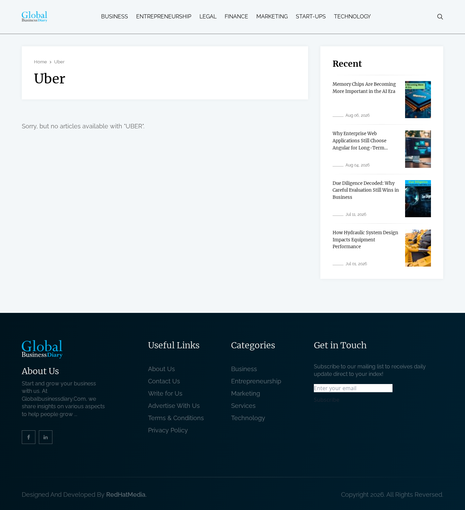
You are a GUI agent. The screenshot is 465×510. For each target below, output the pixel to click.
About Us (161, 368)
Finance (236, 17)
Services (243, 405)
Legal (208, 17)
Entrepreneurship (163, 17)
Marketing (272, 17)
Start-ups (311, 17)
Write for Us (165, 393)
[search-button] (440, 17)
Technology (352, 17)
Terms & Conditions (177, 417)
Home (40, 61)
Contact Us (164, 381)
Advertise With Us (174, 405)
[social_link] (28, 437)
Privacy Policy (168, 430)
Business (114, 17)
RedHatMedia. (126, 494)
